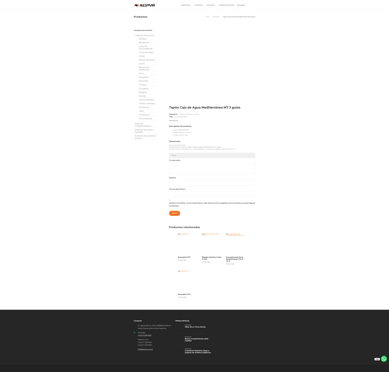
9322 (175, 116)
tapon (186, 116)
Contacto (138, 321)
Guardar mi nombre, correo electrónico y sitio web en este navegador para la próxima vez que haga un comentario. (212, 204)
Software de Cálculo (226, 5)
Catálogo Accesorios (186, 114)
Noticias (188, 325)
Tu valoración (175, 160)
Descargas (241, 5)
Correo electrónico (177, 189)
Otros (197, 114)
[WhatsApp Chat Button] (384, 359)
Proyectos (210, 5)
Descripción (173, 120)
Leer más (183, 260)
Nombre (172, 178)
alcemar (180, 116)
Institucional (185, 5)
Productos (198, 5)
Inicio (207, 17)
